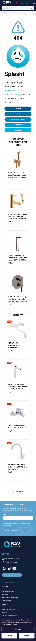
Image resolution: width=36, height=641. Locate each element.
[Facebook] (4, 568)
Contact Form (12, 575)
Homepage (18, 108)
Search (31, 8)
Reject (9, 636)
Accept (26, 636)
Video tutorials (6, 601)
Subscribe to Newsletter (11, 530)
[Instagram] (8, 568)
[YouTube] (14, 568)
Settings (18, 629)
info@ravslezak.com (12, 558)
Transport (5, 612)
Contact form (18, 125)
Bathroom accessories (18, 119)
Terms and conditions (8, 609)
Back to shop (19, 491)
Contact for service (8, 591)
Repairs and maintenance (10, 597)
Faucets (18, 114)
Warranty (5, 594)
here (15, 624)
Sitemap (18, 130)
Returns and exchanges (9, 615)
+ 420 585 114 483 (12, 562)
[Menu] (33, 2)
